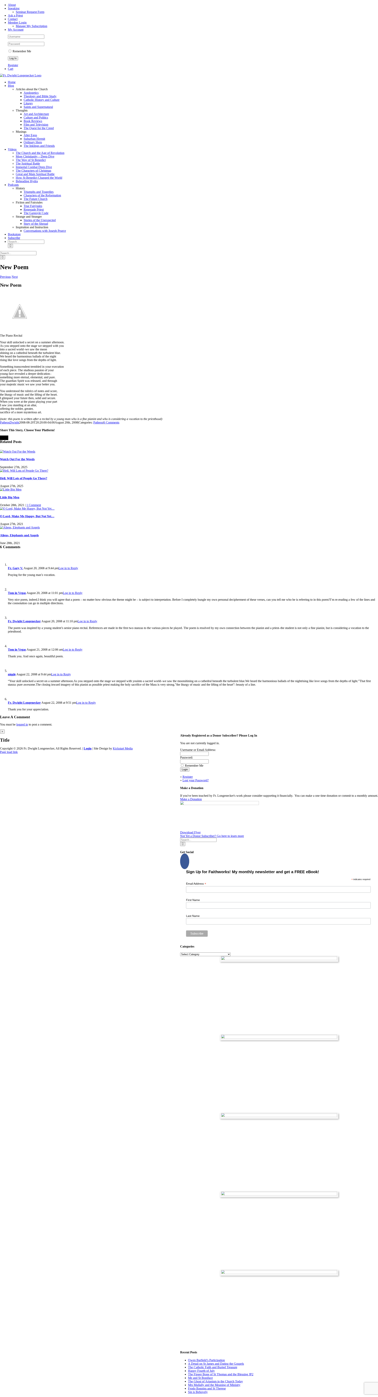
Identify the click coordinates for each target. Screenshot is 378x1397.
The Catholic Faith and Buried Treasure (212, 1367)
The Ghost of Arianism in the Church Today (215, 1381)
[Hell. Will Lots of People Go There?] (24, 470)
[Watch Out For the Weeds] (17, 451)
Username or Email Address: (198, 749)
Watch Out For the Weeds (17, 459)
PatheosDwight (9, 422)
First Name (193, 900)
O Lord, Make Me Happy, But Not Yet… (27, 516)
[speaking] (279, 1194)
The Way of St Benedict (31, 160)
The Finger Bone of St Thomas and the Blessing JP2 (220, 1374)
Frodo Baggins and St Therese (207, 1388)
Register (13, 65)
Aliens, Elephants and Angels (19, 535)
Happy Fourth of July (201, 1370)
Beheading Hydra (27, 181)
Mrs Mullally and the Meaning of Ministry (214, 1385)
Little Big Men (9, 497)
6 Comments (111, 422)
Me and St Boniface (200, 1378)
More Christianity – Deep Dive (35, 156)
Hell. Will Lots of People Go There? (23, 478)
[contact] (279, 1273)
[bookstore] (279, 1116)
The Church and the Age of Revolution (40, 153)
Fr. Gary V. (15, 568)
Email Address (196, 884)
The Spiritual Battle (28, 163)
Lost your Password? (196, 780)
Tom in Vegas (17, 593)
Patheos (98, 422)
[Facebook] (184, 861)
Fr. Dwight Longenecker (24, 621)
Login (88, 748)
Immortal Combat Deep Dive (34, 167)
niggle (12, 674)
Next (15, 276)
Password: (186, 757)
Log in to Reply (68, 568)
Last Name (193, 915)
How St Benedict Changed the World (39, 177)
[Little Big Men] (10, 489)
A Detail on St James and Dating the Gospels (216, 1363)
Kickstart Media (123, 748)
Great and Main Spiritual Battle (35, 174)
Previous (5, 276)
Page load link (9, 752)
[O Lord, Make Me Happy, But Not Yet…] (27, 508)
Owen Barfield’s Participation (206, 1360)
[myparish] (279, 959)
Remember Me (21, 51)
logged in (22, 724)
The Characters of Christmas (33, 170)
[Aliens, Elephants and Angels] (20, 527)
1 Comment (33, 505)
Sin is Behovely (198, 1392)
